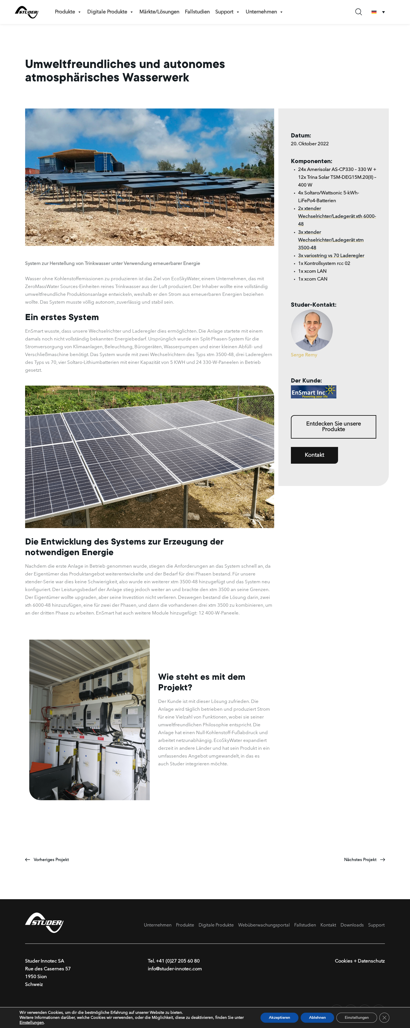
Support (224, 11)
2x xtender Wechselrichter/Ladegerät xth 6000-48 (337, 216)
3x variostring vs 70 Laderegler (331, 255)
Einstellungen (32, 1023)
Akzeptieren (279, 1017)
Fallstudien (197, 11)
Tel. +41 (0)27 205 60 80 (174, 961)
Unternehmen (261, 11)
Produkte (65, 11)
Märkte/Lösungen (159, 11)
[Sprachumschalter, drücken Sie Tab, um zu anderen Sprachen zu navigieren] (378, 12)
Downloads (352, 925)
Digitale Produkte (107, 11)
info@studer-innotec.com (175, 969)
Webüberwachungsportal (264, 925)
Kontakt (328, 925)
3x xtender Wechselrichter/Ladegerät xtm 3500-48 (331, 240)
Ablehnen (317, 1017)
